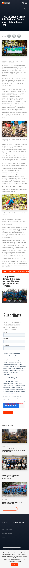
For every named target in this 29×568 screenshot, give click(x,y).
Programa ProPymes (7, 533)
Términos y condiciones (14, 561)
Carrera (3, 541)
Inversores (4, 537)
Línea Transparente (7, 529)
